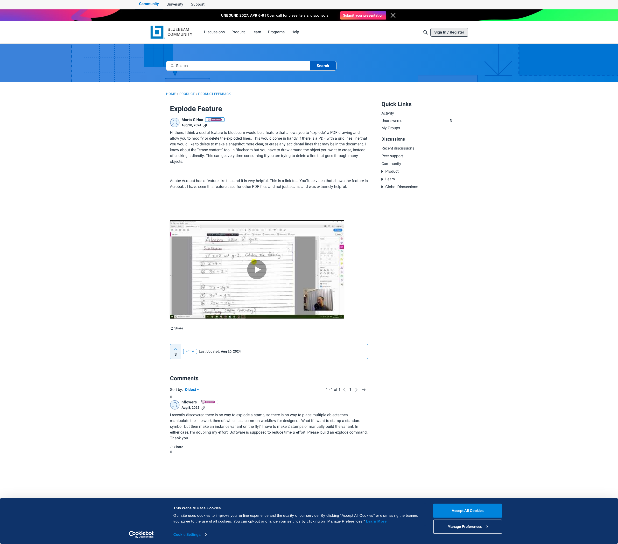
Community (149, 3)
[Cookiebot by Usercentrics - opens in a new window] (141, 534)
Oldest (191, 390)
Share (176, 328)
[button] (393, 15)
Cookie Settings (187, 534)
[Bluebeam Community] (172, 32)
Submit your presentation (363, 15)
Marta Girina (192, 119)
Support (197, 4)
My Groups (390, 128)
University (175, 4)
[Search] (425, 32)
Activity (387, 113)
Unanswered (416, 120)
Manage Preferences (465, 526)
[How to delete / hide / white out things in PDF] (257, 269)
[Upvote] (175, 349)
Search (323, 65)
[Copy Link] (205, 125)
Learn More (376, 521)
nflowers (189, 402)
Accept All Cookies (468, 511)
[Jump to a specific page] (364, 390)
